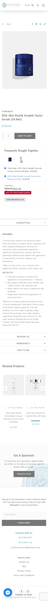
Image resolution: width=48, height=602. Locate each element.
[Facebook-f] (21, 591)
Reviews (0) (23, 336)
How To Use (23, 350)
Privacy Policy (24, 570)
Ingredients (23, 343)
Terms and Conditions (24, 575)
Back (8, 24)
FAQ (24, 566)
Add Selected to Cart (15, 199)
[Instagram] (28, 591)
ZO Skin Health (7, 111)
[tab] (24, 222)
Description (23, 222)
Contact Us (24, 562)
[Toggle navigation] (43, 5)
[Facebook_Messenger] (8, 594)
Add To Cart (25, 135)
